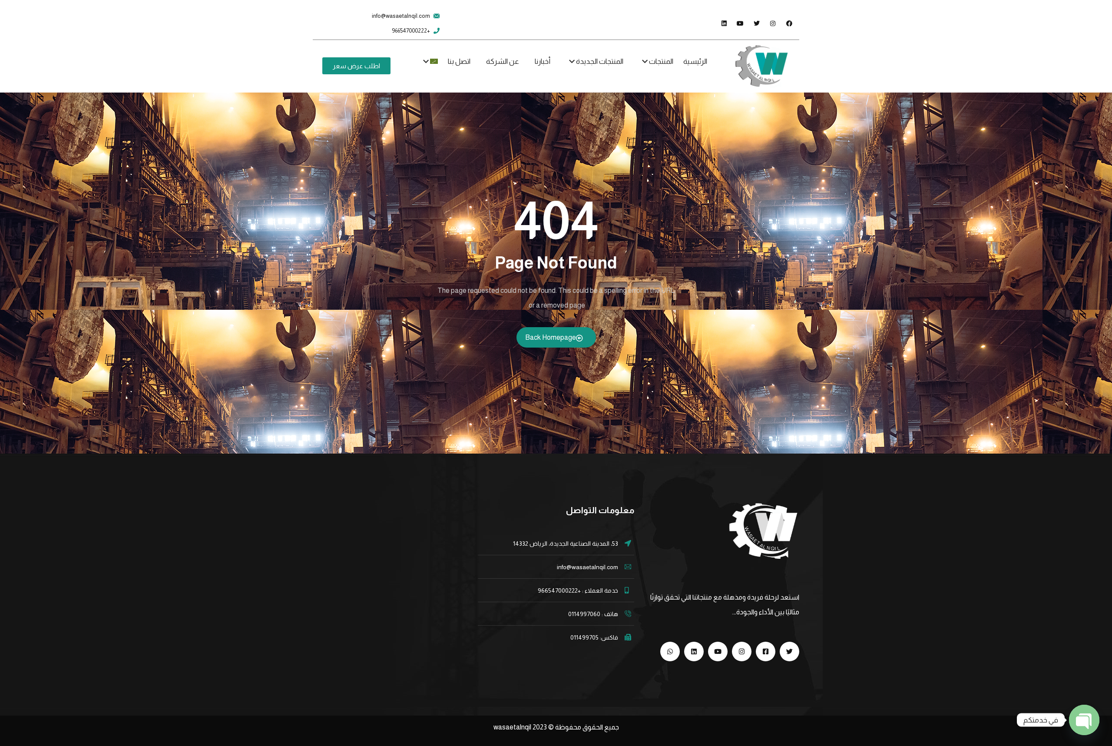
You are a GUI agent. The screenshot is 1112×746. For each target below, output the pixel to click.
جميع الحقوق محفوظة (587, 727)
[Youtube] (718, 651)
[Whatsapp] (670, 651)
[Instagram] (741, 651)
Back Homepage (550, 337)
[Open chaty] (1084, 720)
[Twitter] (789, 651)
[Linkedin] (694, 651)
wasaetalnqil (520, 727)
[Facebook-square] (765, 651)
